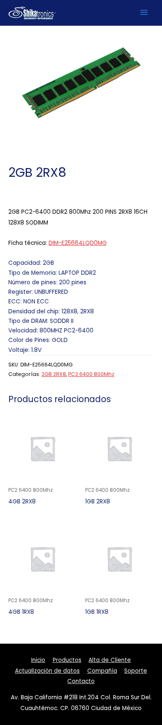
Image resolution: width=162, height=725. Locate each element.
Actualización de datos (47, 671)
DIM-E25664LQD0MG (78, 243)
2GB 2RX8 (54, 374)
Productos (67, 660)
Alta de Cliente (109, 660)
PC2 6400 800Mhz (91, 374)
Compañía (102, 671)
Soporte (135, 671)
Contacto (81, 681)
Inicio (38, 660)
